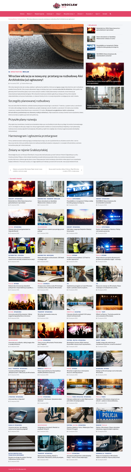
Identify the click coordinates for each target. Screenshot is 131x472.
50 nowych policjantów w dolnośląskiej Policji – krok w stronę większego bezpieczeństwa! (79, 457)
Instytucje (49, 14)
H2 (9, 72)
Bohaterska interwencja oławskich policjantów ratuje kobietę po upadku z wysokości (20, 287)
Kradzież (98, 425)
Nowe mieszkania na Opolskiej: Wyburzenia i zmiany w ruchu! (106, 37)
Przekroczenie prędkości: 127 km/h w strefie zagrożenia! (78, 258)
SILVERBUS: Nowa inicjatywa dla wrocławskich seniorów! (106, 54)
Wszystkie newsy (68, 14)
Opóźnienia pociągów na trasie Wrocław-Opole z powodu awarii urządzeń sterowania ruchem (80, 287)
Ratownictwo (12, 255)
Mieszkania (50, 255)
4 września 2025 (14, 83)
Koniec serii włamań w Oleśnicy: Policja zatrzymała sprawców (108, 230)
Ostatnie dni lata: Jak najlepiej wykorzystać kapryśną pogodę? (18, 428)
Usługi (58, 14)
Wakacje (11, 425)
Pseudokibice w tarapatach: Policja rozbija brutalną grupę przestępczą (107, 46)
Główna (22, 14)
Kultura (10, 227)
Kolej (10, 368)
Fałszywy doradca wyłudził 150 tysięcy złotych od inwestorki (79, 315)
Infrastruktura (16, 72)
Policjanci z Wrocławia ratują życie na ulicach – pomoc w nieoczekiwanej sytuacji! (107, 400)
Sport (97, 14)
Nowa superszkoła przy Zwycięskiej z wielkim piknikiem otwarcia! (49, 371)
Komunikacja (100, 453)
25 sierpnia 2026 (14, 205)
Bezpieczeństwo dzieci (15, 453)
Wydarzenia (18, 198)
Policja (69, 198)
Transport (50, 198)
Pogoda (69, 368)
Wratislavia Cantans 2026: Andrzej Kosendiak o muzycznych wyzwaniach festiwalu (78, 344)
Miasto (29, 14)
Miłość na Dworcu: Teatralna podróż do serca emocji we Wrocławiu (108, 315)
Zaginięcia (46, 283)
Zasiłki (103, 340)
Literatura (11, 397)
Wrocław (26, 72)
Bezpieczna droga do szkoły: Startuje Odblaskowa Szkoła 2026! (20, 458)
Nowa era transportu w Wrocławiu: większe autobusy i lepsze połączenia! (108, 456)
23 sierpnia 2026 (102, 318)
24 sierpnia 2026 (43, 290)
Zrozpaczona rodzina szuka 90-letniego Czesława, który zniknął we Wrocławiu (50, 286)
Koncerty (11, 198)
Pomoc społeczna (77, 397)
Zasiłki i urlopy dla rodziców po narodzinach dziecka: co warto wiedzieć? (108, 343)
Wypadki (74, 255)
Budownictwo (42, 198)
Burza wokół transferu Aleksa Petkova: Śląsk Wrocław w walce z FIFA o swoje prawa (64, 170)
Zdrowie (79, 14)
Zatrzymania (76, 198)
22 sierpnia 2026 (43, 375)
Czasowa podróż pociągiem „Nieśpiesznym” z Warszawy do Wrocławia (21, 371)
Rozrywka (89, 14)
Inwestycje (70, 312)
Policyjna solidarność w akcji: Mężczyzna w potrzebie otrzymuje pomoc (80, 400)
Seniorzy (99, 198)
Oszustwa (78, 312)
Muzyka (75, 340)
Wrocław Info (22, 469)
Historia (69, 425)
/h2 (68, 283)
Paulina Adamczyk (26, 83)
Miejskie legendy (39, 14)
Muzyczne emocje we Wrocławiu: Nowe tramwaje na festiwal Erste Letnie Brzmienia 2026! (108, 287)
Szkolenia (21, 255)
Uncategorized (42, 227)
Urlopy (98, 340)
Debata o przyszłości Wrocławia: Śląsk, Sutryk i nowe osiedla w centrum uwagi (27, 170)
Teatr (103, 312)
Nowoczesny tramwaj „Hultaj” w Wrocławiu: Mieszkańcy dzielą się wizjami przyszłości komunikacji (50, 457)
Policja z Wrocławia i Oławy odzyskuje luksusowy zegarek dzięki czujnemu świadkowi (108, 429)
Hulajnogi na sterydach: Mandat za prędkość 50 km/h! (48, 428)
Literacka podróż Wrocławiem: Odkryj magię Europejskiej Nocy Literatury (20, 315)
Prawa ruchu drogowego (16, 455)
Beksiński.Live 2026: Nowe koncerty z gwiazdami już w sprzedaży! (108, 29)
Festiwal (69, 340)
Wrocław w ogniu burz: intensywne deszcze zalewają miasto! (78, 371)
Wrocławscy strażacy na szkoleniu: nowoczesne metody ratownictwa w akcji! (21, 258)
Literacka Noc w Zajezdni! (16, 399)
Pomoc (104, 397)
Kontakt (105, 14)
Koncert (69, 227)
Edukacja (40, 368)
